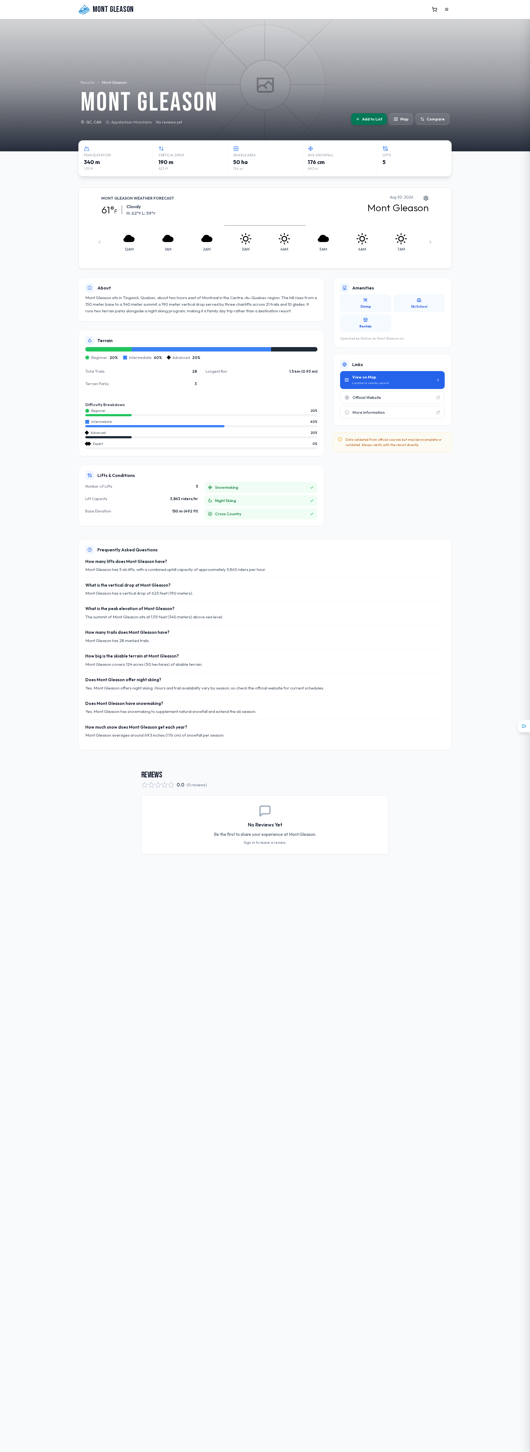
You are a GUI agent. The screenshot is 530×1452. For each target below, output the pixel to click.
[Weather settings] (426, 197)
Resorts (87, 82)
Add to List (372, 119)
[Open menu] (447, 9)
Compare (436, 119)
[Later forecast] (430, 242)
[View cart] (434, 9)
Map (404, 119)
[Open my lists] (524, 726)
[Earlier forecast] (99, 242)
